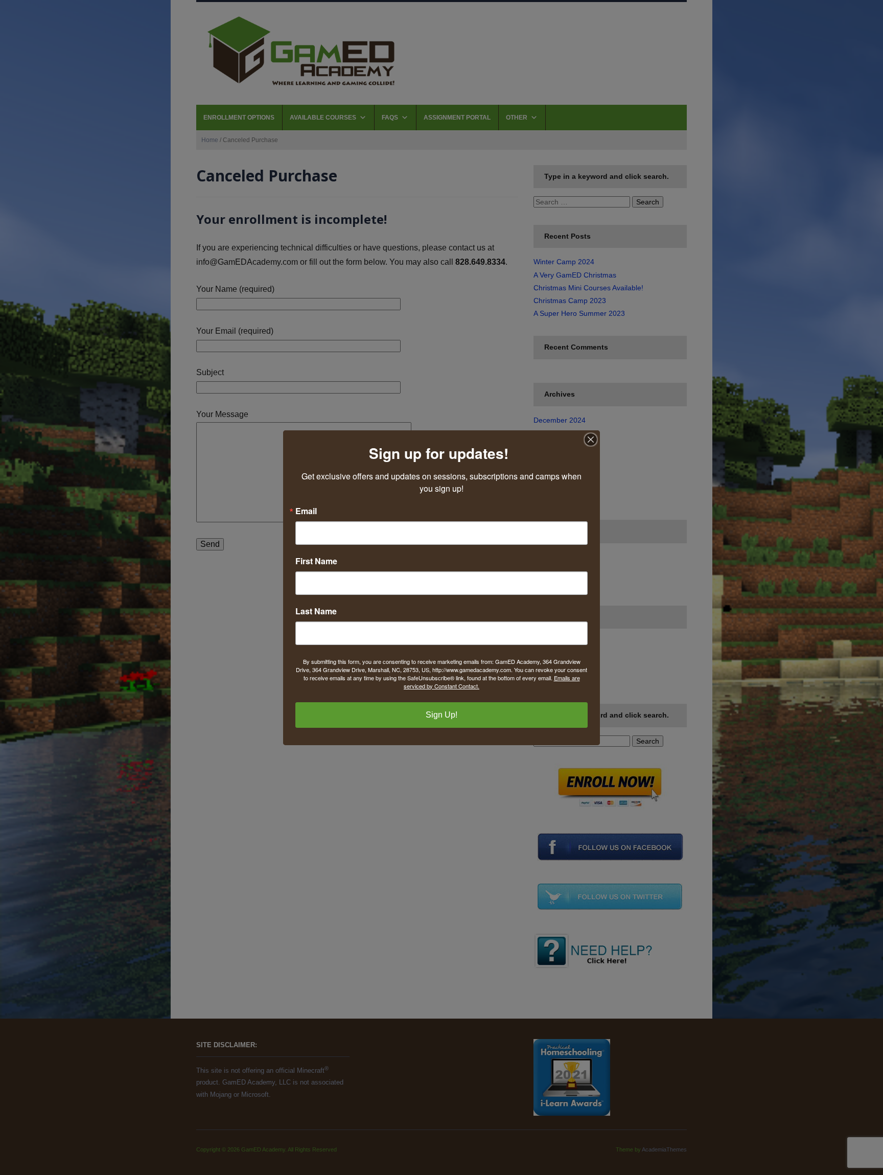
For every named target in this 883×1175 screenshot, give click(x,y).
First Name (316, 561)
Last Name (316, 611)
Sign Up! (441, 714)
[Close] (591, 439)
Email (306, 511)
